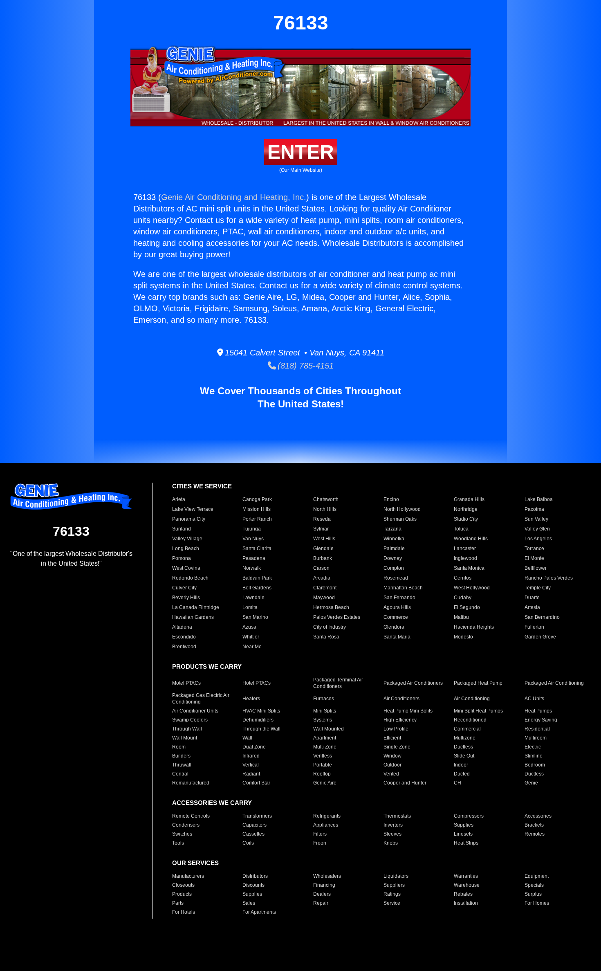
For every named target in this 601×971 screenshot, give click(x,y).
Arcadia (321, 578)
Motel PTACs (186, 683)
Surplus (533, 894)
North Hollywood (402, 509)
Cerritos (462, 578)
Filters (320, 834)
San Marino (255, 617)
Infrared (251, 756)
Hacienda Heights (474, 627)
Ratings (392, 894)
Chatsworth (326, 499)
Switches (182, 834)
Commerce (395, 617)
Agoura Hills (397, 607)
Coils (248, 843)
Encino (391, 499)
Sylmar (321, 529)
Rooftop (322, 774)
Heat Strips (466, 843)
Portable (322, 765)
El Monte (534, 558)
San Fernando (399, 597)
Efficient (392, 738)
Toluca (461, 529)
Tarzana (392, 529)
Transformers (257, 816)
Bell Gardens (256, 588)
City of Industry (329, 627)
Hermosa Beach (331, 607)
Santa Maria (396, 637)
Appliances (325, 825)
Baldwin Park (257, 578)
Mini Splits (324, 711)
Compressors (469, 816)
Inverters (393, 825)
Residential (537, 729)
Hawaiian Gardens (193, 617)
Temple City (538, 588)
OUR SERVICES (195, 862)
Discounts (253, 885)
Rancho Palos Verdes (549, 578)
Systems (322, 720)
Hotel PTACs (256, 683)
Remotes (535, 834)
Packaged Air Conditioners (413, 683)
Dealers (322, 894)
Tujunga (251, 529)
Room (179, 747)
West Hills (324, 539)
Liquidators (395, 876)
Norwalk (251, 568)
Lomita (250, 607)
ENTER (300, 152)
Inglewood (465, 558)
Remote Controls (191, 816)
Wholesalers (327, 876)
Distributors (255, 876)
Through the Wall (261, 729)
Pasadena (253, 558)
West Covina (186, 568)
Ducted (462, 774)
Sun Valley (536, 519)
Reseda (322, 519)
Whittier (250, 637)
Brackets (534, 825)
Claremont (324, 588)
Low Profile (395, 729)
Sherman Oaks (400, 519)
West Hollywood (472, 588)
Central (180, 774)
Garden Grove (540, 637)
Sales (248, 903)
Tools (178, 843)
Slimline (534, 756)
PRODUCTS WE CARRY (207, 666)
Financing (324, 885)
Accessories (538, 816)
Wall (247, 738)
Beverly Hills (186, 597)
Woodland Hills (471, 539)
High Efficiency (400, 720)
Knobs (390, 843)
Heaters (251, 698)
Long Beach (185, 548)
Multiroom (536, 738)
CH (457, 783)
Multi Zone (324, 747)
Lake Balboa (539, 499)
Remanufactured (190, 783)
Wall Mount (184, 738)
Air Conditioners (401, 698)
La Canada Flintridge (195, 607)
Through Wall (187, 729)
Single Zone (396, 747)
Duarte (532, 597)
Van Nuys (253, 539)
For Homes (537, 903)
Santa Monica (469, 568)
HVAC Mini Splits (261, 711)
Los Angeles (538, 539)
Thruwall (181, 765)
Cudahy (462, 597)
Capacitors (254, 825)
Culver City (184, 588)
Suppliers (394, 885)
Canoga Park (257, 499)
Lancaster (465, 548)
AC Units (534, 698)
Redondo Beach (190, 578)
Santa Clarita (256, 548)
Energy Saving (541, 720)
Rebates (463, 894)
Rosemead (395, 578)
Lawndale (253, 597)
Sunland (181, 529)
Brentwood (184, 647)
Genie (531, 783)
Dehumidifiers (258, 720)
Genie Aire (324, 783)
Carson (321, 568)
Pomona (181, 558)
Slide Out (464, 756)
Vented (391, 774)
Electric (533, 747)
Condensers (186, 825)
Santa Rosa (326, 637)
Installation (466, 903)
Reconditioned (470, 720)
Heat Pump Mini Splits (408, 711)
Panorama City (188, 519)
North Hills (324, 509)
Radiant (251, 774)
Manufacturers (188, 876)
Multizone (464, 738)
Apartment (324, 738)
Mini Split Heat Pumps (478, 711)
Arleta (178, 499)
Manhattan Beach (403, 588)
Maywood (324, 597)
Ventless (322, 756)
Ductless (463, 747)
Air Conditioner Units (195, 711)
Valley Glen (537, 529)
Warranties (466, 876)
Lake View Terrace (192, 509)
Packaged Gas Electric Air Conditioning (200, 698)
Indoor (461, 765)
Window (392, 756)
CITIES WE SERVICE (202, 486)
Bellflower (536, 568)
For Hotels (183, 912)
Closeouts (183, 885)
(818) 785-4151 (305, 365)
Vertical (250, 765)
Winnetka (393, 539)
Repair (320, 903)
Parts (178, 903)
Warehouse (467, 885)
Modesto (463, 637)
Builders (181, 756)
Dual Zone (254, 747)
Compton (393, 568)
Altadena (182, 627)
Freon (319, 843)
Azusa (249, 627)
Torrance (534, 548)
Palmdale (394, 548)
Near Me (252, 647)
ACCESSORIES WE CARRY (212, 802)
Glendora (393, 627)
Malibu (461, 617)
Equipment (537, 876)
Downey (392, 558)
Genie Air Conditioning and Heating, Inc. (233, 197)
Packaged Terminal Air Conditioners (338, 683)
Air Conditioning (472, 698)
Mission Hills (256, 509)
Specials (534, 885)
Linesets (463, 834)
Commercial (467, 729)
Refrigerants (327, 816)
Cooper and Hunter (404, 783)
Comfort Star (256, 783)
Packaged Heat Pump (478, 683)
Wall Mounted (328, 729)
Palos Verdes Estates (336, 617)
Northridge (466, 509)
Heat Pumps (538, 711)
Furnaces (323, 698)
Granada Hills (469, 499)
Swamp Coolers (190, 720)
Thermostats (397, 816)
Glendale (323, 548)
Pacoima (534, 509)
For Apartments (259, 912)
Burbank (322, 558)
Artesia (532, 607)
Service (391, 903)
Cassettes (253, 834)
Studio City (466, 519)
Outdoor (392, 765)
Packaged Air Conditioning (554, 683)
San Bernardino (542, 617)
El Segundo (467, 607)
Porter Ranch (257, 519)
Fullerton (534, 627)
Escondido (184, 637)
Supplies (463, 825)
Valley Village (187, 539)
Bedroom (535, 765)
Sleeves (392, 834)
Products (182, 894)
